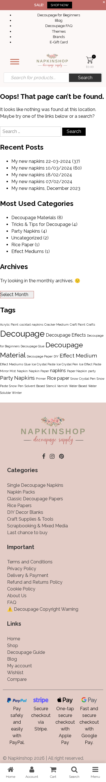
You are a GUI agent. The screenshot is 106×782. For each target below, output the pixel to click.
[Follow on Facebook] (43, 456)
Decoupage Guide (26, 652)
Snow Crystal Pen (83, 378)
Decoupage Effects (66, 335)
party (92, 371)
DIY (56, 356)
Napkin (22, 371)
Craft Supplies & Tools (30, 519)
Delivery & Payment (27, 575)
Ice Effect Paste (90, 364)
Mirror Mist (8, 371)
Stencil (51, 386)
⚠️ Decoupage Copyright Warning (42, 609)
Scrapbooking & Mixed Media (37, 525)
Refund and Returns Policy (34, 582)
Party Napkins (25, 231)
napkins (58, 370)
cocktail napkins (31, 324)
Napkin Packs (21, 492)
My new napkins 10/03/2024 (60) (46, 168)
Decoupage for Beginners (58, 15)
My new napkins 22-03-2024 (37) (45, 161)
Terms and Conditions (30, 562)
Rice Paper (22, 244)
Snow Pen (16, 386)
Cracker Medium (56, 324)
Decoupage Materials (33, 217)
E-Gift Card (59, 42)
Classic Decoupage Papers (35, 498)
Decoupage (22, 334)
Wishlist (15, 672)
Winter (17, 392)
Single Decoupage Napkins (35, 485)
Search (85, 77)
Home (13, 638)
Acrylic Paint (9, 324)
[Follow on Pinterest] (61, 456)
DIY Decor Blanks (25, 512)
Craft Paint (77, 324)
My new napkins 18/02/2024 (41, 174)
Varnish (62, 386)
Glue (27, 364)
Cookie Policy (21, 589)
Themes (59, 31)
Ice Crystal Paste (43, 364)
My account (19, 665)
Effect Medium (78, 355)
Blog (58, 20)
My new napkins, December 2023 (45, 188)
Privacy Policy (21, 568)
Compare (17, 679)
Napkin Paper (39, 371)
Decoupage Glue (32, 346)
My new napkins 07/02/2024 (41, 181)
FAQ (11, 602)
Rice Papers (19, 505)
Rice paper (58, 378)
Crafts (90, 324)
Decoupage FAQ (58, 26)
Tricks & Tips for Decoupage (41, 224)
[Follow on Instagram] (52, 456)
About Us (17, 595)
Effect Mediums (27, 251)
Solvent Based (35, 386)
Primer (41, 378)
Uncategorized (26, 238)
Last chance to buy (27, 532)
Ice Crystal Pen (67, 364)
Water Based (78, 386)
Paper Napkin (77, 371)
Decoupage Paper (40, 356)
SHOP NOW (60, 5)
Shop (12, 645)
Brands (59, 37)
